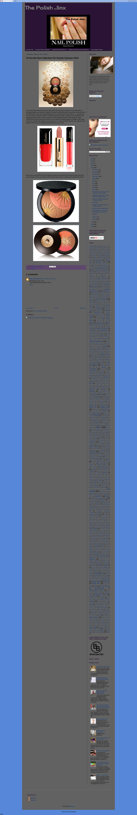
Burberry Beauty (104, 297)
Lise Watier (97, 453)
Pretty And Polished (103, 533)
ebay (102, 356)
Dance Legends (94, 338)
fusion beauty (99, 385)
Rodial (96, 551)
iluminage (106, 414)
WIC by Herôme (104, 625)
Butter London (101, 299)
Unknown (33, 800)
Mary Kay (106, 469)
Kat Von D (107, 429)
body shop (94, 292)
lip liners (95, 450)
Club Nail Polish (99, 325)
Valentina (102, 619)
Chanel (107, 310)
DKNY (90, 348)
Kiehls (90, 434)
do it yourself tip (98, 348)
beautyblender (103, 275)
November (95, 172)
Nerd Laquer (101, 499)
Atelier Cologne (93, 258)
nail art (103, 487)
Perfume (91, 525)
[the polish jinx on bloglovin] (95, 96)
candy (103, 304)
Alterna (96, 250)
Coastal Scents (92, 327)
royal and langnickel (94, 552)
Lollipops (108, 455)
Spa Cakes (99, 578)
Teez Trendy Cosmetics (94, 603)
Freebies (93, 381)
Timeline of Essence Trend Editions (79, 49)
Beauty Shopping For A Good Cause (103, 738)
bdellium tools (106, 271)
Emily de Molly (100, 362)
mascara (91, 471)
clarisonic (99, 322)
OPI (99, 514)
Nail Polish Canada (104, 491)
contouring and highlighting (98, 330)
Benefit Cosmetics (101, 278)
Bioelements (105, 283)
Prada (107, 531)
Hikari (106, 404)
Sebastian (101, 557)
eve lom (102, 365)
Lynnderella (99, 460)
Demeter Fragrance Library (97, 343)
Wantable (103, 622)
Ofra (98, 512)
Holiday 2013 (93, 407)
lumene (106, 456)
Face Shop (102, 370)
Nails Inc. (98, 496)
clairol (106, 320)
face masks (92, 370)
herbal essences (93, 404)
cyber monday (98, 336)
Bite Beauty (94, 286)
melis (106, 474)
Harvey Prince (104, 402)
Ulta (99, 615)
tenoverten (103, 603)
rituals (91, 548)
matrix (98, 471)
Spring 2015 (96, 583)
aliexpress (98, 249)
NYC (107, 509)
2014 (92, 167)
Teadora (107, 601)
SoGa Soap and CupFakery (101, 577)
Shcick (92, 564)
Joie (109, 423)
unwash (106, 615)
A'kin (98, 246)
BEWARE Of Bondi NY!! (103, 750)
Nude (109, 507)
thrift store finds (102, 607)
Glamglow (92, 391)
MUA (100, 484)
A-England (92, 246)
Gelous (96, 386)
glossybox (93, 394)
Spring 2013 (96, 582)
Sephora (92, 559)
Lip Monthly (102, 450)
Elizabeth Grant (99, 360)
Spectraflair (96, 580)
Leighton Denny (105, 447)
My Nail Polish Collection (42, 49)
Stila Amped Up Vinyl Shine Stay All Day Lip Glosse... (100, 211)
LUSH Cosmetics (94, 458)
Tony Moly (100, 611)
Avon (90, 265)
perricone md (98, 525)
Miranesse (106, 477)
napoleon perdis (96, 498)
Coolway (101, 331)
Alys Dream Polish (104, 250)
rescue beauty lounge (98, 544)
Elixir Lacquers (99, 359)
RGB (102, 546)
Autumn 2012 (98, 260)
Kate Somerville (96, 430)
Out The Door (104, 517)
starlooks (102, 585)
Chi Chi (101, 315)
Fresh (90, 383)
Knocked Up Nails (93, 437)
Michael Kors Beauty (102, 476)
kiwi (105, 434)
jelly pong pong (95, 420)
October (94, 174)
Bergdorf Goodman (93, 279)
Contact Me (29, 49)
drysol (97, 356)
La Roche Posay (93, 440)
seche (107, 557)
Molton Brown (93, 482)
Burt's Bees (91, 299)
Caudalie (91, 310)
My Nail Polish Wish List (59, 49)
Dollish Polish (100, 349)
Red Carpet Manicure (103, 541)
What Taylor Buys (35, 278)
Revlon (97, 546)
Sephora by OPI (104, 559)
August (94, 178)
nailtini (108, 496)
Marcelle (94, 469)
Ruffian (90, 554)
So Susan (96, 575)
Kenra (98, 432)
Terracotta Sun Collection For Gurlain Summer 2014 (100, 192)
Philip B (108, 527)
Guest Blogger (106, 396)
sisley (108, 568)
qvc (98, 540)
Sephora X (98, 562)
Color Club (100, 327)
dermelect (98, 344)
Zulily (108, 632)
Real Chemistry (92, 541)
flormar (106, 375)
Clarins (91, 322)
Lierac (92, 448)
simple (90, 568)
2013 (92, 222)
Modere (106, 480)
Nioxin (92, 504)
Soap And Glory (104, 575)
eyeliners (103, 367)
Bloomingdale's (92, 289)
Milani (100, 477)
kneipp (106, 435)
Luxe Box (91, 459)
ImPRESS (91, 415)
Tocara (90, 609)
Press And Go (92, 533)
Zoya (102, 632)
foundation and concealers (100, 378)
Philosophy (94, 528)
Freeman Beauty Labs (103, 381)
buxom (91, 301)
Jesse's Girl (105, 420)
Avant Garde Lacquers (103, 263)
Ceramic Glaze (99, 310)
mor (107, 482)
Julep (98, 427)
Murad (106, 484)
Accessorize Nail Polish (94, 247)
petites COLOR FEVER (99, 527)
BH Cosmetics (103, 281)
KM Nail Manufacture (98, 435)
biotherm (101, 284)
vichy (95, 620)
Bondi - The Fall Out (102, 775)
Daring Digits (104, 338)
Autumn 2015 (92, 263)
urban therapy (94, 619)
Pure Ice (101, 538)
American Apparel (93, 252)
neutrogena (103, 501)
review (107, 544)
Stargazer (96, 585)
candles (97, 304)
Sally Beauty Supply (102, 556)
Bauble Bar (92, 271)
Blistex (101, 287)
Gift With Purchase (105, 386)
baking (95, 267)
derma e (92, 344)
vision (92, 622)
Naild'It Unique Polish (95, 494)
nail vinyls (97, 493)
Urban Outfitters (106, 617)
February (95, 217)
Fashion (100, 372)
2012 (92, 224)
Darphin (106, 339)
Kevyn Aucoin (104, 432)
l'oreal (96, 438)
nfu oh (98, 503)
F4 (107, 369)
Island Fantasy (94, 417)
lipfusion (102, 451)
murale (90, 485)
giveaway (92, 389)
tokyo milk (101, 609)
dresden (108, 352)
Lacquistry (101, 440)
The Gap (104, 604)
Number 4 (93, 509)
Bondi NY (101, 292)
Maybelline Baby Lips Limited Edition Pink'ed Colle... (100, 196)
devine (99, 346)
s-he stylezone (102, 554)
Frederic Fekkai (106, 380)
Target (97, 599)
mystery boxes (105, 485)
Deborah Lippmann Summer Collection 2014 (100, 199)
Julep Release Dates (97, 49)
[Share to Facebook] (54, 266)
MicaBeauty (91, 476)
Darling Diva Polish (94, 339)
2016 (92, 163)
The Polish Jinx (45, 8)
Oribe (106, 514)
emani (106, 360)
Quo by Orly (92, 540)
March (94, 189)
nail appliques (96, 487)
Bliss (96, 287)
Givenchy (103, 389)
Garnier (91, 386)
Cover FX (97, 333)
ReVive (91, 546)
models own (97, 480)
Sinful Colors (103, 568)
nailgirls (106, 494)
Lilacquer (97, 448)
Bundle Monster (95, 297)
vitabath (97, 622)
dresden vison (94, 354)
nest (109, 499)
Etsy (96, 365)
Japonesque (107, 419)
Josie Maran (94, 425)
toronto (98, 612)
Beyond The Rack (95, 281)
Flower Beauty (93, 377)
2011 (92, 226)
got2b (107, 394)
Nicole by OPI (106, 503)
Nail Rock (91, 493)
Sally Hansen (92, 557)
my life (96, 485)
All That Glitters (106, 249)
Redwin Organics (98, 543)
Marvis (100, 469)
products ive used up (105, 536)
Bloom (106, 287)
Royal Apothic (105, 552)
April (94, 187)
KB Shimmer (105, 430)
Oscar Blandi (105, 515)
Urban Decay (93, 617)
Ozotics (91, 519)
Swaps (102, 598)
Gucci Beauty (92, 396)
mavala (90, 472)
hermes (101, 404)
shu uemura (104, 567)
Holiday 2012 (103, 406)
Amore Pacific (102, 252)
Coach (106, 325)
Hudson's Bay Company (94, 412)
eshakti (108, 362)
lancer (106, 440)
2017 (92, 161)
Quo (106, 538)
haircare (97, 398)
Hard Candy (102, 401)
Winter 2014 (96, 628)
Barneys (91, 268)
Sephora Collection (94, 560)
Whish (95, 625)
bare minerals (103, 267)
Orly (97, 516)
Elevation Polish (101, 357)
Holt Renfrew (106, 409)
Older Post (83, 308)
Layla (105, 445)
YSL (102, 630)
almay (92, 250)
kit (101, 434)
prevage (91, 535)
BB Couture (99, 271)
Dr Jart (95, 352)
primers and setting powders (102, 535)
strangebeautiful (99, 588)
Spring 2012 (105, 580)
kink (95, 434)
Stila (95, 586)
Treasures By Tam (106, 612)
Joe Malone (96, 423)
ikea (90, 414)
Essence (94, 364)
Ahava (107, 247)
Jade (102, 419)
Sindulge (96, 568)
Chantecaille (97, 312)
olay (105, 512)
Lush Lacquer (105, 458)
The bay (97, 604)
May (93, 185)
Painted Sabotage (103, 520)
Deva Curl (93, 346)
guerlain (33, 268)
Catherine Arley (99, 307)
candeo (90, 304)
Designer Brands (106, 344)
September (95, 176)
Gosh (101, 394)
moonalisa (101, 482)
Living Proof (92, 455)
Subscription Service (96, 590)
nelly (95, 499)
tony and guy (93, 611)
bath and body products (102, 268)
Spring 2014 (106, 582)
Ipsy (102, 415)
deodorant (107, 343)
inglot (97, 415)
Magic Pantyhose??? (102, 719)
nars (105, 498)
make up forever (101, 463)
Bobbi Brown (106, 291)
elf (107, 357)
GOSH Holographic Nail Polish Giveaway (103, 678)
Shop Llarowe (92, 565)
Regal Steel (106, 543)
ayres (95, 265)
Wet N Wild (96, 623)
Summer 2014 (101, 595)
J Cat (109, 417)
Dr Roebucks (101, 352)
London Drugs (94, 456)
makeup (91, 464)
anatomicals (93, 255)
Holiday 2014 (105, 407)
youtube (97, 630)
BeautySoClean (92, 276)
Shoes (105, 564)
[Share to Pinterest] (55, 266)
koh (101, 437)
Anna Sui (100, 255)
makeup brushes (102, 464)
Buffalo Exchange (93, 296)
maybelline (104, 472)
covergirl (105, 333)
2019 (92, 159)
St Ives (105, 583)
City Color (99, 320)
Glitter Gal (96, 393)
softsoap (91, 577)
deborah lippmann (95, 341)
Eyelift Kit (94, 367)
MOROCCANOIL (93, 484)
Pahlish (103, 519)
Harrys (96, 402)
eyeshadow (93, 369)
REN (90, 544)
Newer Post (29, 308)
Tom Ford (107, 609)
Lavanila (99, 445)
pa (99, 519)
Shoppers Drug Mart (104, 565)
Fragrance (91, 380)
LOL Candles (101, 455)
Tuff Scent (102, 614)
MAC (108, 460)
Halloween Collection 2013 (95, 399)
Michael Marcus (93, 477)
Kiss (98, 434)
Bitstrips (103, 286)
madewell (101, 461)
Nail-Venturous (105, 493)
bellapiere (91, 278)
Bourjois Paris (95, 294)
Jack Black (93, 419)
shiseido (98, 564)
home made (95, 410)
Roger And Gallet (104, 551)
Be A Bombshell (94, 273)
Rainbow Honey (104, 540)
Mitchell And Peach (100, 479)
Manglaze (100, 466)
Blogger (72, 806)
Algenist (91, 249)
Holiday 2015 (96, 409)
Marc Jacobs (92, 468)
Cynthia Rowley (106, 336)
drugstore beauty (105, 354)
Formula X (107, 377)
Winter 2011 (92, 627)
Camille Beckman (103, 302)
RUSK (95, 554)
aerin (103, 247)
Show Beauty (95, 567)
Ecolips (107, 356)
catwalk (106, 309)
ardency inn (94, 257)
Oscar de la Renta (93, 517)
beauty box (102, 273)
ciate (98, 319)
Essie (102, 364)
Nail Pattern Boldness (99, 489)
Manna (106, 466)
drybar (93, 356)
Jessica (90, 422)
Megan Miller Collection (95, 474)
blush (100, 289)
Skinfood (103, 572)
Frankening (98, 380)
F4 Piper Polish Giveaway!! (101, 731)
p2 (96, 519)
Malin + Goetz (92, 466)
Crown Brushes (92, 335)
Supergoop (107, 596)
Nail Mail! (95, 202)
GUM (92, 397)
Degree (108, 341)
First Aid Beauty (99, 375)
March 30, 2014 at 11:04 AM (47, 278)
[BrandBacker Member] (96, 655)
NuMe (98, 509)
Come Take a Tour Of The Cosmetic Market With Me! (103, 764)
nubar (104, 507)
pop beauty (100, 532)
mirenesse (91, 479)
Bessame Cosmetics (105, 279)
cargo (101, 305)
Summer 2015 (93, 596)
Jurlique (108, 427)
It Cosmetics (102, 417)
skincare (96, 572)
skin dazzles (94, 570)
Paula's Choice (105, 523)
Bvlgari (96, 300)
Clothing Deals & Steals (98, 323)
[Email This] (50, 266)
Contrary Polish (93, 331)
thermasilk (91, 607)
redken (90, 543)
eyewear (102, 369)
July (93, 181)
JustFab (92, 429)
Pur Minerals (94, 538)
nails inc (91, 496)
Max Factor (96, 472)
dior (104, 346)
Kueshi (90, 438)
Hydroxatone (105, 412)
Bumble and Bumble (104, 296)
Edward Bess (92, 357)
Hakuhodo (105, 398)
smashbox (98, 573)
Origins (91, 516)
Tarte (92, 601)
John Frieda (103, 423)
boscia (108, 292)
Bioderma (98, 283)
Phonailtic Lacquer (104, 528)
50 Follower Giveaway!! (103, 666)
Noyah (99, 507)
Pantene (101, 522)
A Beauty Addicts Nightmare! (100, 208)
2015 (92, 165)
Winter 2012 (101, 627)
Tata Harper (100, 601)
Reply (31, 284)
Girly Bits (105, 388)
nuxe (103, 509)
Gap (107, 385)
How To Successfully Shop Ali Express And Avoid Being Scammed (103, 706)
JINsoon (105, 422)
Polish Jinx (33, 798)
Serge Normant (106, 562)
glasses (100, 391)
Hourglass (104, 411)
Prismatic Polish (95, 536)
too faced (107, 611)
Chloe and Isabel (100, 317)
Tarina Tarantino (105, 599)
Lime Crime (104, 448)
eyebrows (108, 365)
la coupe (102, 438)
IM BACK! (94, 214)
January (94, 219)
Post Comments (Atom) (40, 311)
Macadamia (94, 461)
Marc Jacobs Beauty (104, 468)
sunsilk (101, 596)
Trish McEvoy (94, 614)
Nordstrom (98, 504)
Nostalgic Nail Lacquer (100, 506)
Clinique (107, 322)
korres (106, 437)
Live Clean (106, 453)
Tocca (95, 609)
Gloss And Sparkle (105, 393)
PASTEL (98, 523)
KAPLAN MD (99, 429)
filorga (102, 373)
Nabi (90, 487)
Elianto (90, 359)
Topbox (93, 612)
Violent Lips (102, 620)
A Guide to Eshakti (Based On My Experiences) (102, 692)
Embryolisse (92, 362)
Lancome (92, 442)
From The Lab (99, 383)
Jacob (98, 419)
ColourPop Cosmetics (101, 328)
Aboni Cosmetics (104, 246)
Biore (90, 284)
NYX (90, 511)
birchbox (107, 284)
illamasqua (97, 414)
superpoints (94, 598)
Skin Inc (101, 570)
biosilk (95, 284)
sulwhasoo (96, 591)
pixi (102, 530)
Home (56, 308)
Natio (90, 499)
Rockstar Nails (100, 548)
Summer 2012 (98, 593)
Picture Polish (93, 530)
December (95, 169)
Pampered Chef (93, 522)
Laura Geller (100, 443)
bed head (106, 276)
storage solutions (105, 586)
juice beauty (102, 425)
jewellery (97, 422)
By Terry (102, 300)
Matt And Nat (105, 471)
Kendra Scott (92, 432)
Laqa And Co (102, 442)
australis (101, 259)
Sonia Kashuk (92, 578)
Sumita (102, 591)
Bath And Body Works (99, 270)
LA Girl (106, 438)
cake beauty (92, 302)
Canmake (96, 305)
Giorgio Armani (95, 388)
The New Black (103, 606)
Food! (100, 377)
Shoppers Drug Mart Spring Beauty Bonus (100, 205)
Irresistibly (107, 415)
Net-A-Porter (94, 501)
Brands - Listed (104, 294)
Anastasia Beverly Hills (103, 254)
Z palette (97, 632)
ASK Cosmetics (104, 257)
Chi (96, 315)
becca (99, 276)
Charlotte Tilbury (99, 314)
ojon (102, 512)
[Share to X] (52, 266)
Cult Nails (101, 335)
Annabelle (107, 255)
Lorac (100, 456)
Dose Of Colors (100, 351)
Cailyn (107, 300)
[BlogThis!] (51, 266)
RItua (107, 546)
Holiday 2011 (92, 406)
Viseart (108, 620)
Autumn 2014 (101, 262)
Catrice (98, 309)
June (93, 183)
